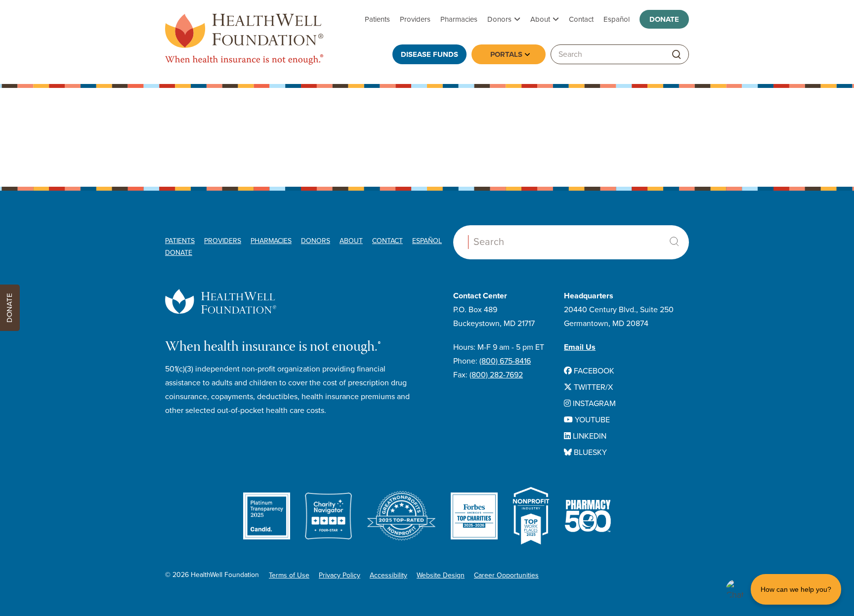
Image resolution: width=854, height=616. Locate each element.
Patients (377, 19)
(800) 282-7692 (496, 375)
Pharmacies (458, 19)
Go (676, 54)
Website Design (441, 575)
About (540, 19)
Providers (415, 19)
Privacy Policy (339, 575)
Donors (499, 19)
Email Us (580, 347)
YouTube (591, 420)
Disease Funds (429, 54)
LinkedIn (588, 436)
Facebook (593, 371)
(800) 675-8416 (505, 361)
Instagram (593, 404)
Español (616, 19)
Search (674, 241)
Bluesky (589, 452)
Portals (506, 54)
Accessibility (388, 575)
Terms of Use (289, 575)
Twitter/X (592, 387)
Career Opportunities (506, 575)
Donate (664, 19)
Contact (581, 19)
